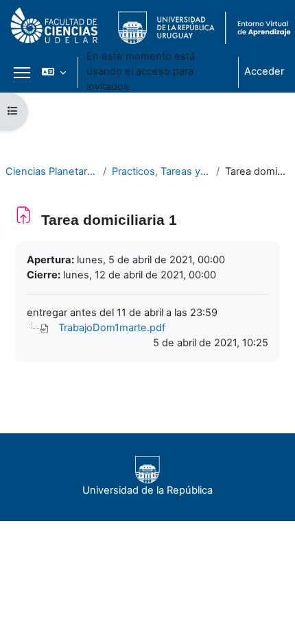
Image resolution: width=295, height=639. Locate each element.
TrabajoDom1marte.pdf (111, 328)
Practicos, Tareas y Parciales (161, 171)
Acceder (264, 71)
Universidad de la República (147, 490)
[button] (54, 72)
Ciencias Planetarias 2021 (51, 171)
